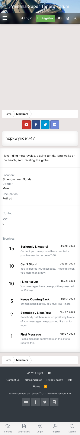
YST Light (37, 373)
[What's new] (67, 18)
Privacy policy (54, 379)
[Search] (75, 18)
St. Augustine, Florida (17, 179)
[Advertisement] (40, 65)
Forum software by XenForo (40, 393)
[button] (4, 18)
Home (36, 386)
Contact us (12, 379)
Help (69, 379)
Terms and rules (32, 379)
